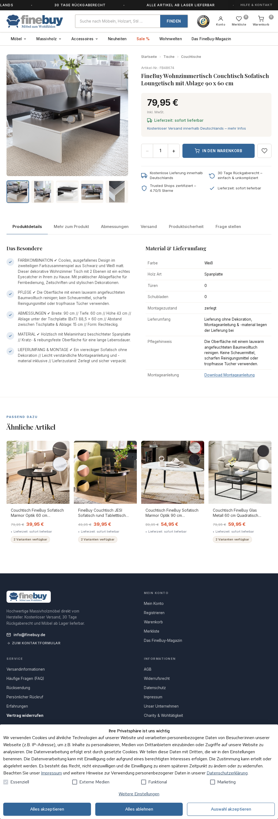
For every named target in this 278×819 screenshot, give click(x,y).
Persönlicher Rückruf (25, 697)
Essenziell (19, 782)
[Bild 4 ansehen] (92, 191)
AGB (147, 669)
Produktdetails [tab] (27, 226)
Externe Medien (94, 782)
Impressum (51, 773)
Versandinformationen (26, 669)
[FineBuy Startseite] (36, 21)
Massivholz (46, 39)
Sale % (143, 39)
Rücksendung (18, 688)
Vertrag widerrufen (25, 715)
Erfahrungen (17, 706)
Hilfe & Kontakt (257, 5)
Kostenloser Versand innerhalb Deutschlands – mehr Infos (196, 128)
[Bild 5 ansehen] (117, 191)
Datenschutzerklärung (227, 773)
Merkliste (151, 631)
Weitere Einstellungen (139, 794)
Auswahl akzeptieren (231, 809)
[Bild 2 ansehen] (42, 191)
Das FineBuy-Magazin (211, 39)
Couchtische (191, 57)
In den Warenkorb (222, 151)
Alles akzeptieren (47, 809)
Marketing (226, 782)
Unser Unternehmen (161, 706)
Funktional (157, 782)
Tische (169, 57)
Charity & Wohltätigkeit (163, 715)
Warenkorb (153, 622)
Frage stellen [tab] (228, 226)
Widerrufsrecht (157, 678)
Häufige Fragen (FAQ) (25, 678)
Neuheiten (117, 39)
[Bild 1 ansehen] (18, 191)
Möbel (16, 39)
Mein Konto (154, 603)
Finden (174, 21)
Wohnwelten (170, 39)
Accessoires (82, 39)
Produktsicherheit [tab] (186, 226)
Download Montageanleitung (229, 375)
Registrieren (154, 613)
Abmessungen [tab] (115, 226)
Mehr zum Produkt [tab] (71, 226)
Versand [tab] (149, 226)
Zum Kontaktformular (36, 643)
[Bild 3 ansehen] (67, 191)
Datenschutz (155, 688)
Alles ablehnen (139, 809)
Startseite (149, 57)
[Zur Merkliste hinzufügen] (264, 151)
